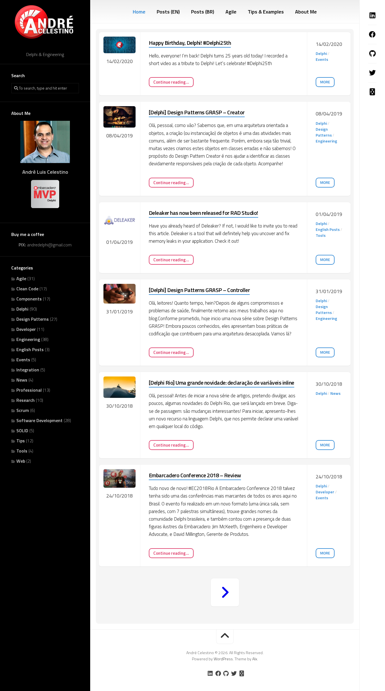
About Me (306, 12)
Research (25, 400)
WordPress (223, 659)
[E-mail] (372, 91)
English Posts (30, 349)
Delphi (22, 309)
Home (139, 12)
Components (29, 298)
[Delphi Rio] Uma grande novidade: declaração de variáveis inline (221, 382)
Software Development (39, 420)
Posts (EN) (168, 12)
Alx (254, 659)
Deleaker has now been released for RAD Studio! (203, 212)
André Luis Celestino (45, 172)
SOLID (22, 430)
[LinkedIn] (372, 15)
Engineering (28, 339)
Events (23, 359)
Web (20, 461)
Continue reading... (171, 82)
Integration (27, 369)
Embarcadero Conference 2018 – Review (195, 475)
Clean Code (27, 288)
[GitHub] (372, 53)
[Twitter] (372, 72)
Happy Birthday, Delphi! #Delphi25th (190, 42)
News (21, 379)
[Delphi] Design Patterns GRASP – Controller (199, 290)
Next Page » (225, 592)
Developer (26, 329)
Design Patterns (32, 319)
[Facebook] (372, 34)
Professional (29, 390)
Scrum (22, 410)
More (325, 82)
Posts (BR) (202, 12)
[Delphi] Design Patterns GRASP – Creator (197, 112)
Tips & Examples (266, 12)
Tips (20, 440)
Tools (21, 450)
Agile (21, 278)
